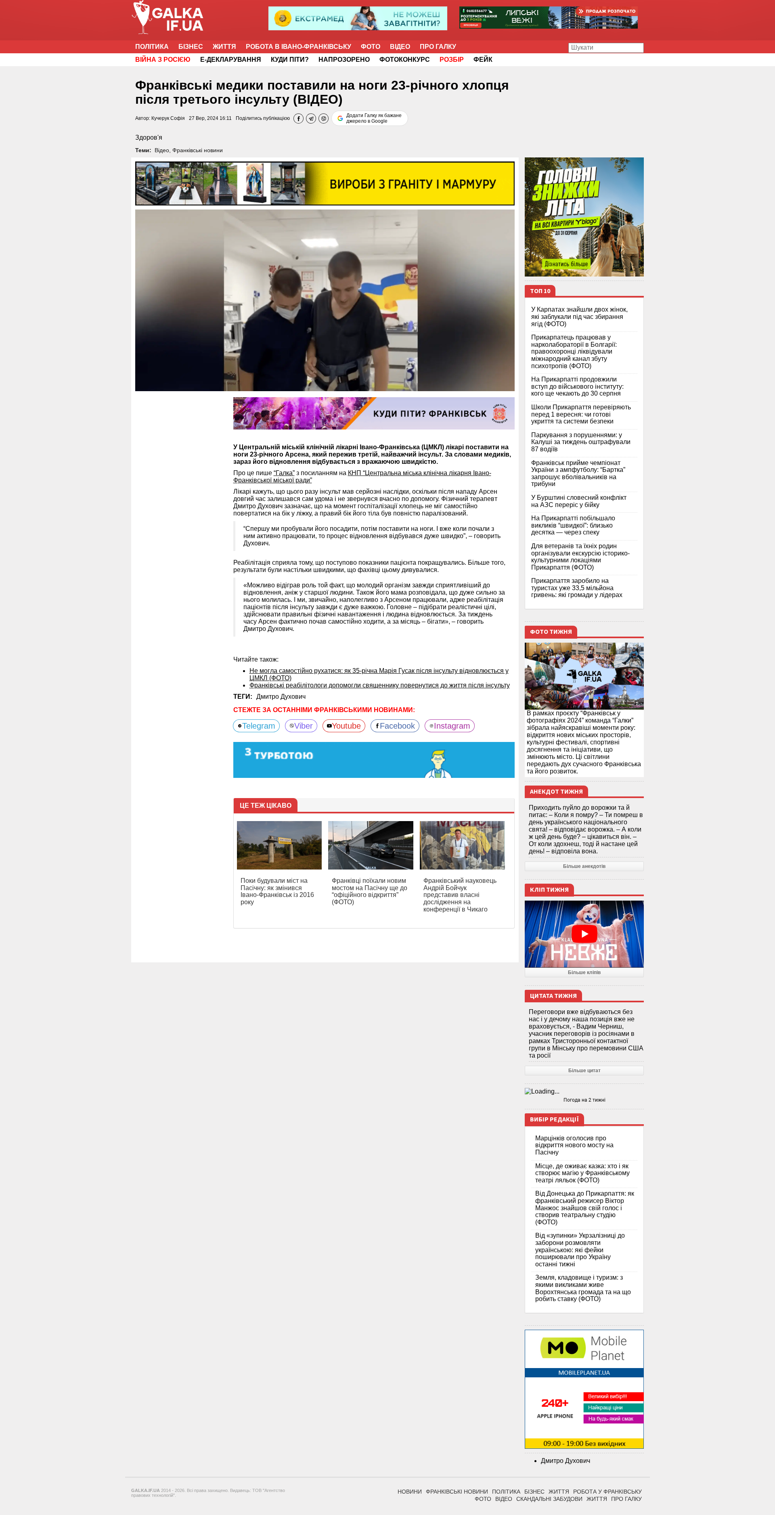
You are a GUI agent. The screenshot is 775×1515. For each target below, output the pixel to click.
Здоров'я (148, 137)
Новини (410, 1491)
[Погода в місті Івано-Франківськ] (584, 1091)
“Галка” (284, 472)
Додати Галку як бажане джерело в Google (374, 118)
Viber (303, 725)
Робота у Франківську (607, 1491)
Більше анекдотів (584, 866)
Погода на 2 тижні (584, 1100)
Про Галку (438, 46)
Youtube (346, 725)
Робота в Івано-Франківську (298, 46)
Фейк (482, 59)
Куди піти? (290, 59)
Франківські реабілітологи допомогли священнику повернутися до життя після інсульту (379, 685)
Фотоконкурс (404, 59)
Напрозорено (344, 59)
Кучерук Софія (168, 118)
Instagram (452, 725)
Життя (224, 46)
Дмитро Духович (281, 696)
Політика (152, 46)
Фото (370, 46)
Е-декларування (230, 59)
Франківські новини (197, 150)
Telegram (258, 725)
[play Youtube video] (584, 934)
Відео (400, 46)
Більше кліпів (584, 972)
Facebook (397, 725)
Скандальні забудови (549, 1499)
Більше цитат (584, 1070)
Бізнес (190, 46)
